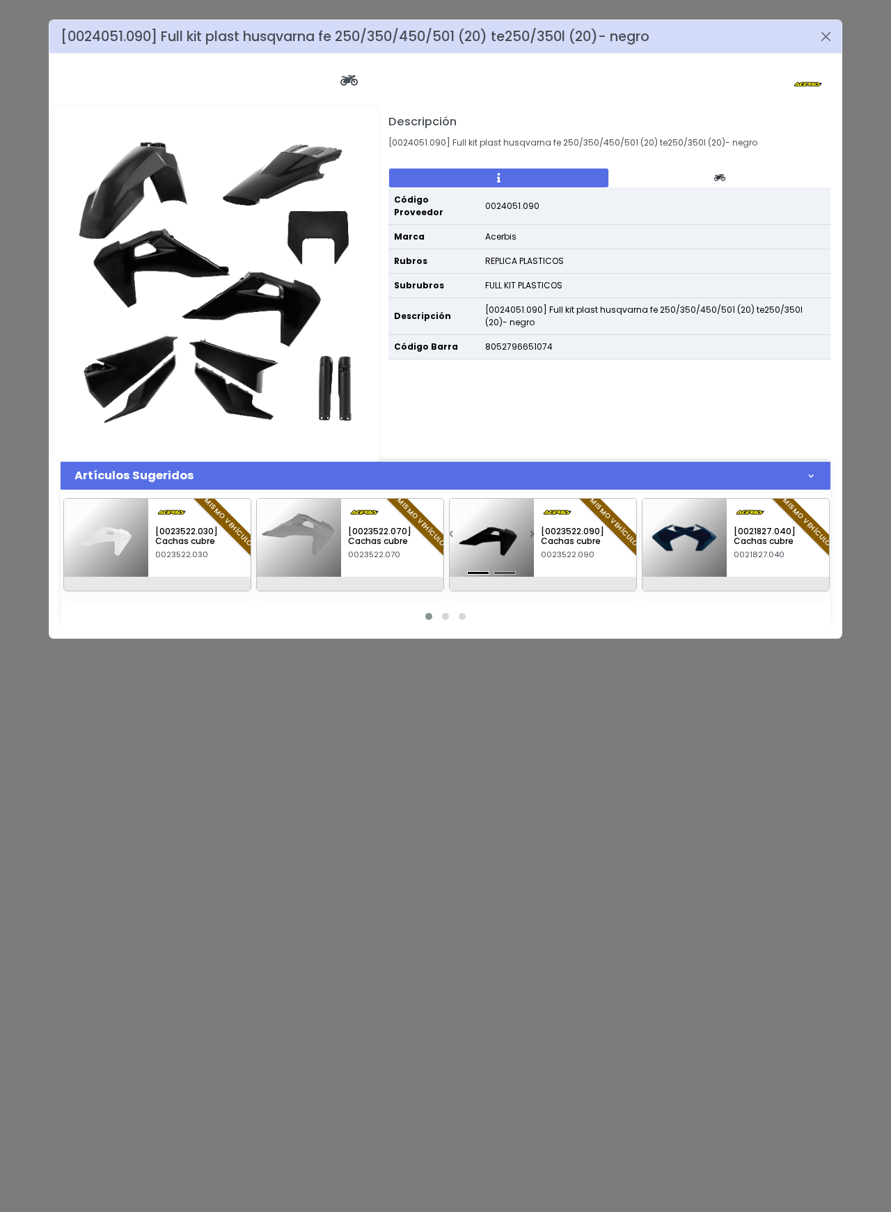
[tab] (499, 178)
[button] (451, 538)
